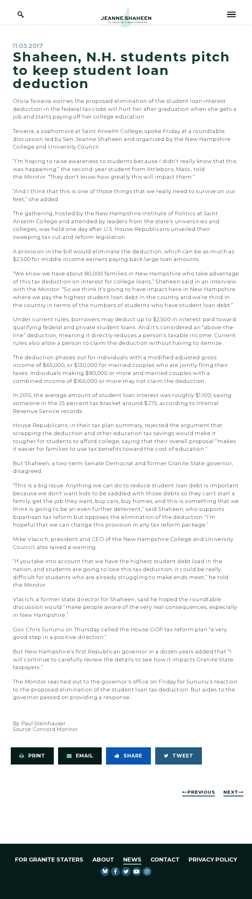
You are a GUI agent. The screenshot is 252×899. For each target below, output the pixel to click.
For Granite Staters (49, 859)
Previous (201, 792)
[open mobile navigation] (231, 14)
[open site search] (20, 14)
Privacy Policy (213, 859)
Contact (165, 859)
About (103, 859)
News (132, 859)
